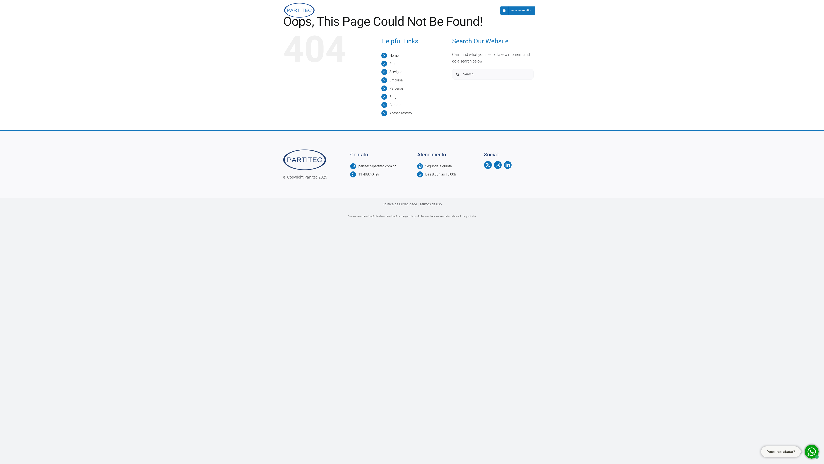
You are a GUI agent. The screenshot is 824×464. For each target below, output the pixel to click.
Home (393, 55)
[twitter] (488, 165)
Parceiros (396, 88)
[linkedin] (508, 165)
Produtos (396, 64)
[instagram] (498, 165)
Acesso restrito (400, 113)
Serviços (395, 72)
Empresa (396, 80)
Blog (392, 97)
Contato (395, 105)
